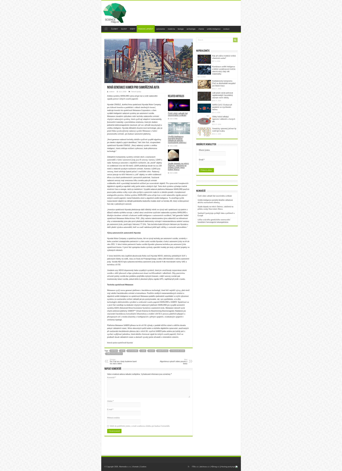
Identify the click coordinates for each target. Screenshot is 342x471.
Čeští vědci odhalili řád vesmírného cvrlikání (178, 114)
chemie (201, 29)
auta (122, 351)
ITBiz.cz (195, 467)
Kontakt (136, 467)
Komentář (111, 377)
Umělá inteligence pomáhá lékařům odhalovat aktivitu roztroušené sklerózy (177, 139)
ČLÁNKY (114, 29)
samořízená (162, 351)
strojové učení (177, 351)
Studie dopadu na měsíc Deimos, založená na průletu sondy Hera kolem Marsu (178, 166)
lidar (143, 351)
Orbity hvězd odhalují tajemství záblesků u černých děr (223, 119)
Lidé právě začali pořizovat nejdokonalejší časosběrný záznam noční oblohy (222, 95)
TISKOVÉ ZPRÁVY (145, 29)
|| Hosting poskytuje (228, 467)
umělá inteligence (213, 29)
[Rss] (189, 466)
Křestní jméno (204, 150)
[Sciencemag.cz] (114, 12)
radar (151, 351)
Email (202, 160)
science (111, 91)
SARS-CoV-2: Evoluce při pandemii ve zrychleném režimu (222, 107)
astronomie (160, 29)
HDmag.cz (215, 467)
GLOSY (124, 29)
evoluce (226, 29)
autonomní (132, 351)
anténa (114, 351)
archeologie (191, 29)
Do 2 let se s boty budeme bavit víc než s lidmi (123, 362)
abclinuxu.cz (205, 467)
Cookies (143, 467)
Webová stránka (113, 418)
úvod (106, 28)
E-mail (110, 409)
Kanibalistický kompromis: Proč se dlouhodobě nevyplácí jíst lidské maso (224, 83)
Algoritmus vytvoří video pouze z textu (173, 362)
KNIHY (132, 29)
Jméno (110, 401)
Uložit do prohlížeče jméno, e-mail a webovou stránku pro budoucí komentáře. (140, 426)
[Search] (235, 40)
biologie (181, 29)
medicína (171, 29)
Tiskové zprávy (136, 91)
